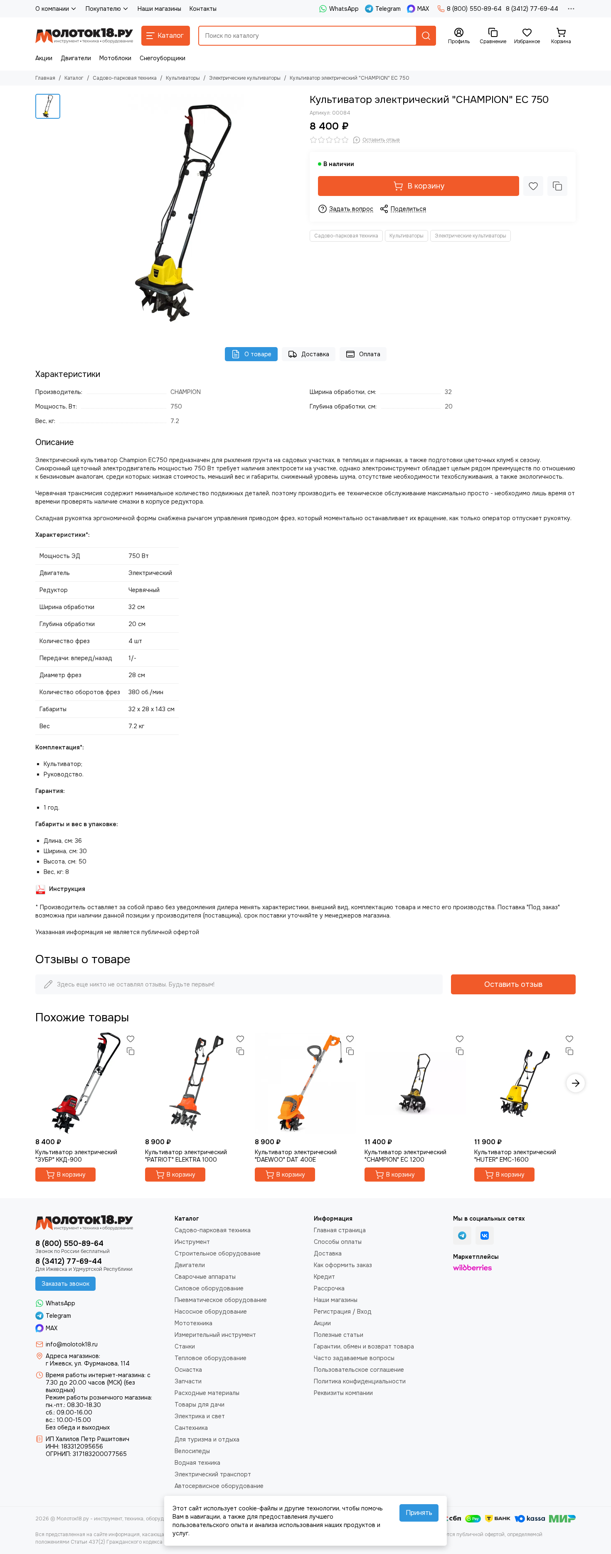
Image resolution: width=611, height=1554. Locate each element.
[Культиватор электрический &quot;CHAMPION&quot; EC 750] (182, 212)
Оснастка (188, 1369)
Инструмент (192, 1242)
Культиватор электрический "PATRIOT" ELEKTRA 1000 (186, 1155)
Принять (419, 1512)
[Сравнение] (557, 186)
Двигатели (76, 58)
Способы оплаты (338, 1242)
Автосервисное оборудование (219, 1486)
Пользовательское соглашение (359, 1369)
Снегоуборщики (162, 58)
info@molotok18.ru (72, 1344)
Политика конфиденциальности (360, 1381)
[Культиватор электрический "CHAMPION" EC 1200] (415, 1083)
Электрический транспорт (213, 1474)
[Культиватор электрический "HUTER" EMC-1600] (525, 1083)
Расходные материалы (207, 1393)
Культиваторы (183, 78)
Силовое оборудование (209, 1288)
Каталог (74, 78)
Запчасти (188, 1381)
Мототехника (193, 1323)
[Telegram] (462, 1235)
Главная (45, 78)
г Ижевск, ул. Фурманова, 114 (88, 1363)
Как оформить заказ (343, 1265)
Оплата (369, 354)
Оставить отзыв (513, 984)
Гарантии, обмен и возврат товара (364, 1346)
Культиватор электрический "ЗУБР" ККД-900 (76, 1155)
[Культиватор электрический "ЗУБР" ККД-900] (86, 1083)
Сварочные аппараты (205, 1276)
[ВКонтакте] (484, 1235)
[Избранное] (533, 186)
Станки (185, 1346)
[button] (35, 1083)
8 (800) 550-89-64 (474, 8)
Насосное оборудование (211, 1311)
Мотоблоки (115, 58)
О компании (52, 8)
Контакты (203, 8)
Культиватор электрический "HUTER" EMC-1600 (515, 1155)
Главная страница (340, 1230)
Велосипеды (192, 1451)
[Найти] (426, 36)
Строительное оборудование (218, 1253)
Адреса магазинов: (73, 1356)
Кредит (324, 1276)
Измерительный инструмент (215, 1335)
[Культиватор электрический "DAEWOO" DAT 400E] (305, 1083)
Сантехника (191, 1428)
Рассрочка (329, 1288)
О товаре (257, 354)
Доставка (315, 354)
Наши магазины (159, 8)
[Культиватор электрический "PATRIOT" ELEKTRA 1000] (195, 1083)
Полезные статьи (338, 1335)
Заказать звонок (65, 1283)
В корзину (425, 186)
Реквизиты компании (343, 1393)
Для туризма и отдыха (207, 1439)
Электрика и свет (200, 1416)
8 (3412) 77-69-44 (532, 8)
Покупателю (103, 8)
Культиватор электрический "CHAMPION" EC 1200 (405, 1155)
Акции (43, 58)
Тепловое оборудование (210, 1358)
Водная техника (197, 1462)
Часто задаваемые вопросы (354, 1358)
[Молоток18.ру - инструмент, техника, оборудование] (84, 36)
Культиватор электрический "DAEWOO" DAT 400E (296, 1155)
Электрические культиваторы (245, 78)
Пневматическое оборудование (221, 1300)
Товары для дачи (199, 1404)
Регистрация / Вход (343, 1311)
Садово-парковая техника (125, 78)
